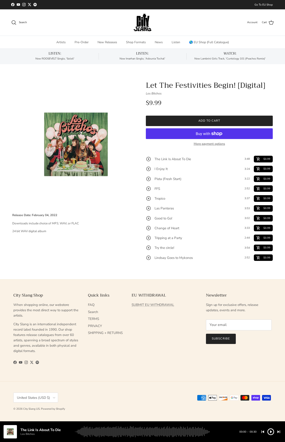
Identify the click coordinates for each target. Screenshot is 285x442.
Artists (61, 42)
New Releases (107, 42)
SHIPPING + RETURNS (105, 333)
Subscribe (221, 339)
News (159, 42)
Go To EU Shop (263, 4)
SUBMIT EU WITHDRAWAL (153, 305)
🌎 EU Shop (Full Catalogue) (209, 42)
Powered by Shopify (53, 409)
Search (93, 312)
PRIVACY (95, 326)
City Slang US (31, 409)
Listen (176, 42)
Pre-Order (82, 42)
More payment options (209, 144)
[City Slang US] (142, 22)
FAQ (91, 305)
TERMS (93, 319)
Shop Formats (136, 42)
